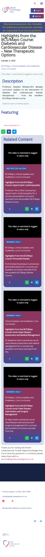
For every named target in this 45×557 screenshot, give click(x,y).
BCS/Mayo (6, 66)
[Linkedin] (3, 501)
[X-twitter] (12, 501)
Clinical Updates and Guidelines (25, 66)
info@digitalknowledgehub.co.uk (18, 459)
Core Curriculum (8, 69)
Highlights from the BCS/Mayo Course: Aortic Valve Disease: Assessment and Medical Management (22, 332)
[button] (35, 3)
